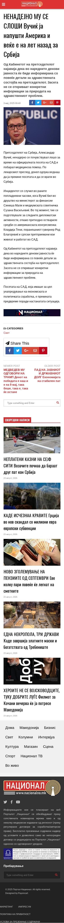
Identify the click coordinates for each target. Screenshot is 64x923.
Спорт (10, 756)
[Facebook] (32, 102)
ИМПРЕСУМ (24, 907)
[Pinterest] (57, 102)
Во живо (12, 765)
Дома (9, 728)
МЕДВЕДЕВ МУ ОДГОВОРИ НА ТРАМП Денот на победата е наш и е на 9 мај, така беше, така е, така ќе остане (16, 381)
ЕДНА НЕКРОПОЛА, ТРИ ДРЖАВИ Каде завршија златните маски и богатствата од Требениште (31, 640)
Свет (7, 332)
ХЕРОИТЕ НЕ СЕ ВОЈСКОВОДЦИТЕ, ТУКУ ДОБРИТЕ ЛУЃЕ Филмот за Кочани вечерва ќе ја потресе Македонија (32, 700)
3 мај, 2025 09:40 (12, 103)
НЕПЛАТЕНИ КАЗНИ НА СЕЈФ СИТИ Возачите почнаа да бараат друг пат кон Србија (30, 465)
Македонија (29, 728)
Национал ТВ (31, 756)
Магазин (31, 747)
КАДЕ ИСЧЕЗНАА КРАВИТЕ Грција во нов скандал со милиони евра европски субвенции (31, 521)
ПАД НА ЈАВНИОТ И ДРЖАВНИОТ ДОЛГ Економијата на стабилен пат (47, 375)
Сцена (48, 747)
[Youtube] (18, 802)
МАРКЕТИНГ (6, 907)
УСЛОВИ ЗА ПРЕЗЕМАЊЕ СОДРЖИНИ (20, 922)
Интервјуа (46, 737)
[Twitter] (38, 102)
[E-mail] (51, 102)
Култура (12, 747)
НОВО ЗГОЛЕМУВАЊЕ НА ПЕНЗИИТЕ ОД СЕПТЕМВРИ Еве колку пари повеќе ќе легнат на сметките (29, 581)
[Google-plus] (44, 102)
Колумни (25, 737)
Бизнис (50, 728)
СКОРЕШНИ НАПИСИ (17, 420)
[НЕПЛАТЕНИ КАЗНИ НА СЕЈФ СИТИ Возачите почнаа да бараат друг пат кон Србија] (32, 440)
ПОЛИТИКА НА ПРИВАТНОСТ (15, 914)
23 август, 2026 (10, 478)
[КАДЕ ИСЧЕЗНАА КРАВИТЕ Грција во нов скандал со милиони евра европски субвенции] (32, 496)
